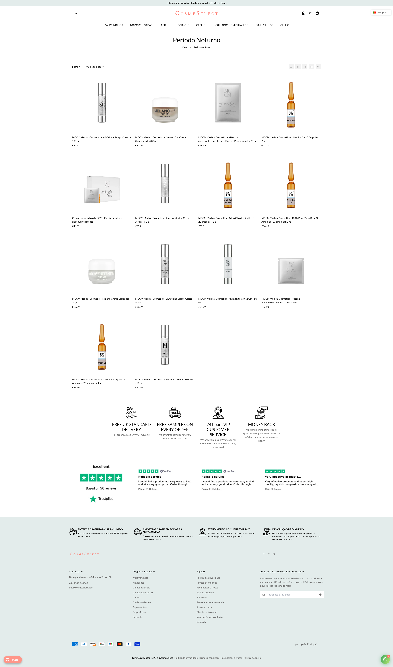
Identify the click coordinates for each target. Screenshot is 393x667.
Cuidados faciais (141, 587)
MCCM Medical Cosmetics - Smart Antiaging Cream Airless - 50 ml (162, 219)
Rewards (137, 616)
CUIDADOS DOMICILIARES (230, 24)
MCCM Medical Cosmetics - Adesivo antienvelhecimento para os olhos (280, 300)
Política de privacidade (208, 577)
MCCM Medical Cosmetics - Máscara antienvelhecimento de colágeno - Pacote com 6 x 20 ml (227, 139)
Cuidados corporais (143, 592)
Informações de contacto (209, 616)
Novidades (138, 582)
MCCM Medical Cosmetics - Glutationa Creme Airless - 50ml (164, 300)
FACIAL (164, 24)
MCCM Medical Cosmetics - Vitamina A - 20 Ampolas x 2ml (290, 139)
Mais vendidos (140, 577)
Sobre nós (201, 597)
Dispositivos (139, 612)
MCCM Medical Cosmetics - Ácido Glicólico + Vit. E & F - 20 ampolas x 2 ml (228, 219)
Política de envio (205, 592)
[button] (381, 12)
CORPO (182, 24)
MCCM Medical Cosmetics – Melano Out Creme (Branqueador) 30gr (160, 139)
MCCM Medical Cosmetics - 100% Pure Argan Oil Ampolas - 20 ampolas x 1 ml (98, 381)
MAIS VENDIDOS (113, 24)
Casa (184, 47)
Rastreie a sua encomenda (210, 602)
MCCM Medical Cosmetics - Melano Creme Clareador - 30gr (101, 300)
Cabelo (136, 597)
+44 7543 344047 (78, 583)
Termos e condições (206, 582)
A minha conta (204, 607)
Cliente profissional (206, 612)
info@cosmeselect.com (81, 587)
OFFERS (284, 24)
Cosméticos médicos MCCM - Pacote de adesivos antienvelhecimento (98, 219)
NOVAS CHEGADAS (141, 24)
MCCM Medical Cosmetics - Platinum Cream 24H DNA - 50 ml (164, 381)
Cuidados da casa (142, 602)
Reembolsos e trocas (207, 587)
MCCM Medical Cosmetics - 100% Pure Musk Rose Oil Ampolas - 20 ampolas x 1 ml (290, 219)
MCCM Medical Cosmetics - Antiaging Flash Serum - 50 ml (227, 300)
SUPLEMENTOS (264, 24)
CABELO (201, 24)
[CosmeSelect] (196, 13)
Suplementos (140, 607)
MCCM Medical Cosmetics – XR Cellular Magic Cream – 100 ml (101, 139)
